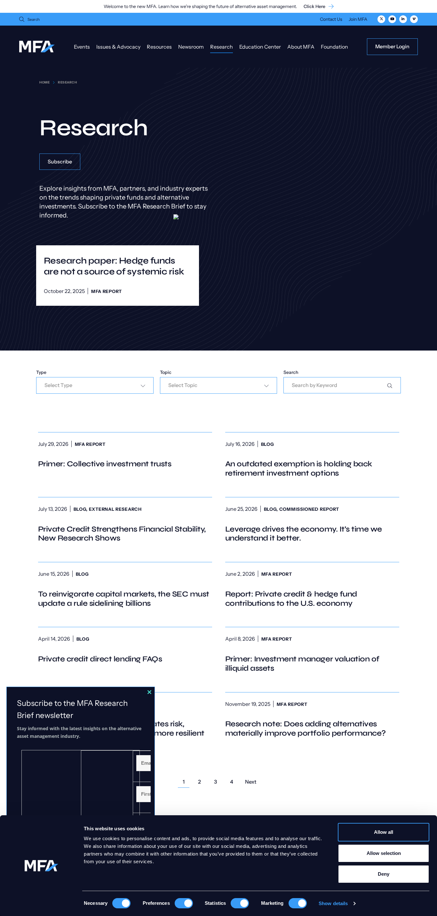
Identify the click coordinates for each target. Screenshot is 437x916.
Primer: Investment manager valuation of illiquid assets (312, 654)
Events (82, 46)
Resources (159, 46)
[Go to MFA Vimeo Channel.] (414, 19)
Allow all (383, 832)
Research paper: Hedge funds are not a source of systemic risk (114, 266)
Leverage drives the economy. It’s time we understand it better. (312, 524)
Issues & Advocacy (118, 46)
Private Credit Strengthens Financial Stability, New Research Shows (125, 524)
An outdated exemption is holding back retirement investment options (312, 459)
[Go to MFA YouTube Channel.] (392, 19)
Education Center (260, 46)
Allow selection (384, 853)
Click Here (314, 6)
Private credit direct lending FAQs (125, 649)
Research (221, 46)
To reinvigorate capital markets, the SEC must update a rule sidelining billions (125, 589)
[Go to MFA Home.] (37, 46)
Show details (333, 903)
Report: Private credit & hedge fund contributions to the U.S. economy (312, 589)
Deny (383, 874)
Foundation (334, 46)
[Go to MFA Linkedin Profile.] (403, 19)
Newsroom (191, 46)
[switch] (184, 903)
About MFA (300, 46)
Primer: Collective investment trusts (125, 454)
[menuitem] (331, 20)
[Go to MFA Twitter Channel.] (381, 19)
